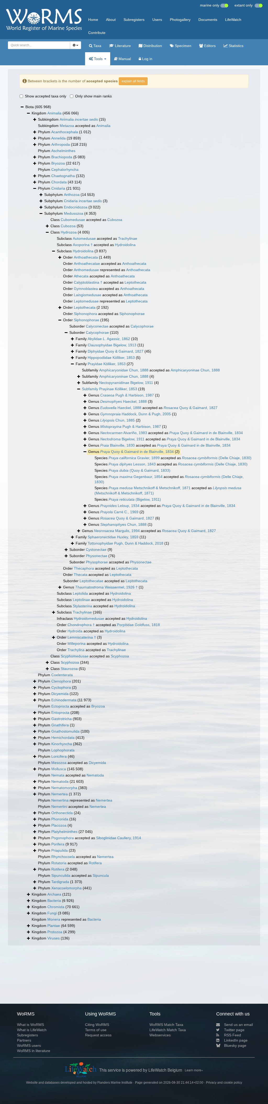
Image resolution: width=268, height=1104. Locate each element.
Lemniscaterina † (82, 637)
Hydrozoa (69, 232)
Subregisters (134, 19)
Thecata (80, 575)
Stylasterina (82, 606)
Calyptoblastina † (88, 282)
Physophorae (97, 562)
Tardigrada (60, 882)
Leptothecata (135, 282)
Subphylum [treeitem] (69, 194)
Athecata (81, 276)
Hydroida (75, 631)
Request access (98, 1035)
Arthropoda (60, 144)
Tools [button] (98, 59)
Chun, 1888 (123, 524)
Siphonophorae (132, 314)
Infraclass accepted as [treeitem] (102, 618)
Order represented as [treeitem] (106, 270)
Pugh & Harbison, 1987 (127, 395)
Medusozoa (73, 213)
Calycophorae (142, 326)
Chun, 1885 (117, 420)
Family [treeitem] (107, 339)
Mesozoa (58, 763)
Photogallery (180, 19)
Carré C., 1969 (119, 512)
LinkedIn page (236, 1040)
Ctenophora (61, 681)
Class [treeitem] (67, 226)
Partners (24, 1040)
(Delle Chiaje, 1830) (217, 458)
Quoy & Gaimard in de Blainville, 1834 (206, 433)
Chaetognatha (63, 176)
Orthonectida (62, 813)
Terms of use (96, 1030)
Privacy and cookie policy (224, 1082)
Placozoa (58, 825)
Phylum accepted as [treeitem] (71, 706)
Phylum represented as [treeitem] (75, 800)
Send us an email (238, 1025)
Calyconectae (97, 326)
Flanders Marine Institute (114, 1082)
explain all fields (133, 81)
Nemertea (59, 794)
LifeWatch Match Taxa (167, 1030)
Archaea (54, 894)
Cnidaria (58, 188)
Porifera (57, 844)
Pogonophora (62, 838)
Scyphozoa (120, 656)
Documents (207, 19)
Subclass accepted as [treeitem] (97, 238)
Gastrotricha (61, 719)
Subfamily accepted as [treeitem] (151, 370)
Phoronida (59, 819)
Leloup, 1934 (119, 506)
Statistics (235, 46)
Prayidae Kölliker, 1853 (107, 364)
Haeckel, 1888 (123, 401)
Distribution (152, 46)
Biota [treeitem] (38, 107)
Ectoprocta (60, 706)
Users (157, 19)
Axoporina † (83, 245)
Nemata (57, 775)
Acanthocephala (64, 132)
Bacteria (54, 900)
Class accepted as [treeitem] (86, 220)
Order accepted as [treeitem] (104, 263)
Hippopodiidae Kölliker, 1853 (111, 357)
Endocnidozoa (75, 207)
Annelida (58, 138)
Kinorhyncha (61, 744)
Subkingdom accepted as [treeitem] (74, 126)
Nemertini (59, 806)
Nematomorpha (64, 788)
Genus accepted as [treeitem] (152, 408)
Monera (53, 919)
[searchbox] (37, 45)
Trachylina (76, 650)
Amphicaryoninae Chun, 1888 (195, 370)
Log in (146, 59)
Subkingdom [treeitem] (72, 119)
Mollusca (58, 769)
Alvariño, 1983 (123, 433)
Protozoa (54, 932)
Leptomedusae (86, 301)
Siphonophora (85, 314)
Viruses (53, 938)
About (111, 19)
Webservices (160, 1035)
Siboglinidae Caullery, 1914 (118, 838)
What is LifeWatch (32, 1030)
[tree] (134, 522)
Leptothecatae (91, 581)
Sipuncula (101, 875)
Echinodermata (63, 700)
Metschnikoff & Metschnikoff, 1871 (150, 488)
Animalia (54, 113)
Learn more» (194, 1070)
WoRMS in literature (33, 1051)
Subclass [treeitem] (82, 251)
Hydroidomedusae (89, 618)
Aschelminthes (63, 151)
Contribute (96, 33)
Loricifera (59, 756)
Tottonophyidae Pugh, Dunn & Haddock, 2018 (125, 543)
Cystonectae (96, 549)
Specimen (182, 46)
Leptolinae (81, 600)
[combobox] (39, 45)
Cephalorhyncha (65, 169)
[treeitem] (113, 389)
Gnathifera (60, 725)
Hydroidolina (125, 245)
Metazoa (67, 126)
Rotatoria (58, 863)
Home (93, 19)
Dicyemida (60, 694)
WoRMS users (29, 1045)
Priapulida (59, 850)
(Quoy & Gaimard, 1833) (139, 470)
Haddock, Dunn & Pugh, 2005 (135, 414)
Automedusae (84, 238)
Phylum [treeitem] (64, 132)
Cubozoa (114, 220)
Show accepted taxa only (45, 96)
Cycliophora (61, 687)
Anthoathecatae (87, 263)
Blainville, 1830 (117, 445)
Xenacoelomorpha (66, 888)
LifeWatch (233, 19)
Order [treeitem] (87, 257)
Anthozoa (72, 194)
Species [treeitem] (132, 470)
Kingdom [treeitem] (55, 113)
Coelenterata (62, 675)
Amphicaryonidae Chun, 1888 (123, 370)
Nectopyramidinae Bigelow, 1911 (126, 383)
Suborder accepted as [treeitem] (111, 326)
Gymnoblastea (86, 289)
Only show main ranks (93, 96)
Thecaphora (84, 568)
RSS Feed (232, 1035)
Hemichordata (63, 737)
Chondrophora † (81, 625)
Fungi (52, 913)
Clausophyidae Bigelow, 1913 (112, 345)
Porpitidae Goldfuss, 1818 (138, 625)
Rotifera (95, 863)
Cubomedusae (73, 220)
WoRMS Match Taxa (166, 1025)
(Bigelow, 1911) (135, 499)
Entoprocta (60, 712)
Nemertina (60, 800)
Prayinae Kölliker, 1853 (118, 389)
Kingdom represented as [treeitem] (66, 919)
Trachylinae (127, 238)
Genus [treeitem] (124, 395)
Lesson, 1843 (132, 464)
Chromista (55, 907)
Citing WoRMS (97, 1025)
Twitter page (234, 1030)
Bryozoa (58, 163)
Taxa (96, 46)
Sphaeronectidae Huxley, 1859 (113, 537)
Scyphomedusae (74, 656)
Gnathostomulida (65, 731)
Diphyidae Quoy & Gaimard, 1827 (115, 351)
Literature (122, 46)
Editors (209, 46)
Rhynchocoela (63, 857)
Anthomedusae (86, 270)
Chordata (59, 182)
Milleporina (77, 643)
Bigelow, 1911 (122, 439)
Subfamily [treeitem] (118, 376)
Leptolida (80, 593)
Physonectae (96, 556)
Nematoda (95, 775)
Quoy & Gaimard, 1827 (190, 408)
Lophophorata (63, 750)
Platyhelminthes (64, 832)
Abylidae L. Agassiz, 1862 (109, 339)
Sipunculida (60, 875)
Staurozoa (69, 669)
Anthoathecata (86, 257)
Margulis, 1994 (117, 531)
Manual (124, 59)
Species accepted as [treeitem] (173, 458)
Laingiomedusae (87, 295)
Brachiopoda (61, 157)
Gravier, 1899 (134, 458)
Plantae (53, 926)
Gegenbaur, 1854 (136, 477)
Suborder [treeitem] (94, 332)
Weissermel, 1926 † (106, 587)
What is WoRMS (30, 1025)
